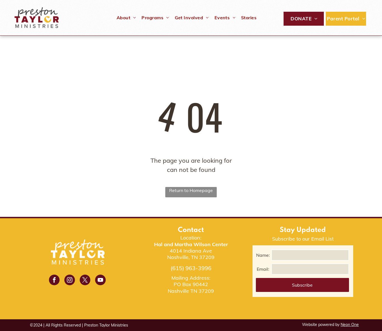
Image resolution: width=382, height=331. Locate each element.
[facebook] (54, 281)
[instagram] (69, 281)
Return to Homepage (191, 190)
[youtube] (100, 281)
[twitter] (85, 281)
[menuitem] (126, 17)
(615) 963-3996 (191, 268)
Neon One (350, 324)
